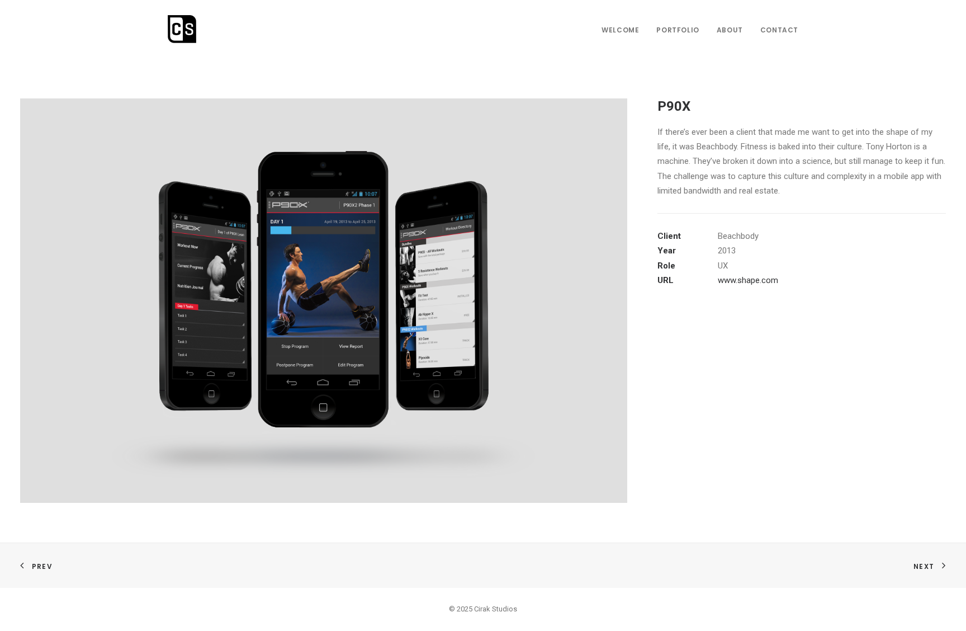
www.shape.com (748, 280)
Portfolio (677, 30)
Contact (779, 30)
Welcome (620, 30)
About (730, 30)
